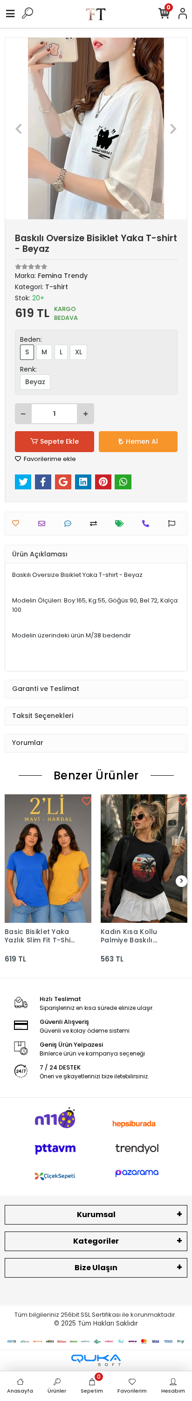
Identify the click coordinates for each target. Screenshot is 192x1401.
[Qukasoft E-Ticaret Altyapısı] (96, 1360)
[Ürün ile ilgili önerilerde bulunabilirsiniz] (174, 523)
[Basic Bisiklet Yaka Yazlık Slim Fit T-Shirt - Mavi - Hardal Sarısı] (48, 858)
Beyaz (35, 381)
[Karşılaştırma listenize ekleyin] (96, 523)
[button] (19, 128)
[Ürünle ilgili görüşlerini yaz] (70, 523)
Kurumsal (96, 1214)
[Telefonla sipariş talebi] (148, 523)
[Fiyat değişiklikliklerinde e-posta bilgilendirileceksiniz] (122, 523)
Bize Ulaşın (96, 1267)
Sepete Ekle (59, 441)
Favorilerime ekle (49, 458)
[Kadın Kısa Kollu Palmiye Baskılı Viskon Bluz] (144, 858)
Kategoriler (96, 1241)
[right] (182, 881)
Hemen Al (142, 441)
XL (78, 352)
